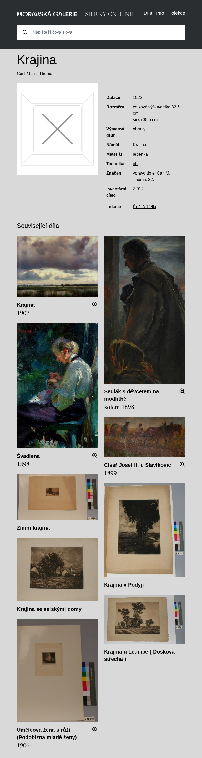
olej (136, 163)
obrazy (139, 129)
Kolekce (176, 13)
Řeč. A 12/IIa (144, 207)
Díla (148, 13)
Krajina (139, 145)
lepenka (140, 154)
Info (160, 13)
